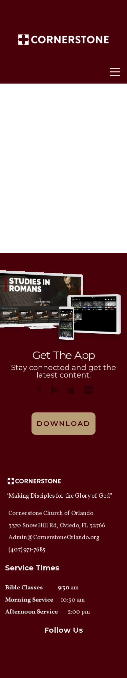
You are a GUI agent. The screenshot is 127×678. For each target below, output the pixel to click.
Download (63, 423)
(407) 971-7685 (26, 550)
